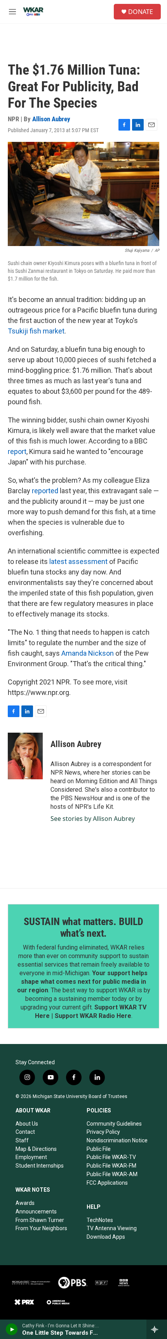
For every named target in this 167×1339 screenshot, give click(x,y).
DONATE (140, 11)
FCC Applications (107, 1183)
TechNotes (100, 1220)
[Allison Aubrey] (25, 756)
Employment (31, 1157)
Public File (99, 1149)
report (17, 451)
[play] (12, 1329)
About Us (27, 1124)
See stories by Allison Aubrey (92, 818)
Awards (25, 1203)
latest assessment (78, 561)
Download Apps (106, 1237)
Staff (22, 1140)
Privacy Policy (103, 1132)
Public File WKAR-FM (111, 1166)
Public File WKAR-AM (112, 1174)
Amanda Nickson (87, 653)
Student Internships (40, 1166)
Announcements (36, 1211)
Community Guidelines (114, 1124)
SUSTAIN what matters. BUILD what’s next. (83, 927)
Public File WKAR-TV (111, 1157)
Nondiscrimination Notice (117, 1140)
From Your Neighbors (41, 1228)
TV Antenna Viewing (112, 1228)
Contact (25, 1132)
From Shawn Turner (40, 1220)
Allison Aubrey (51, 119)
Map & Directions (36, 1149)
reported (45, 491)
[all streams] (156, 1329)
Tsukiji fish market (36, 331)
